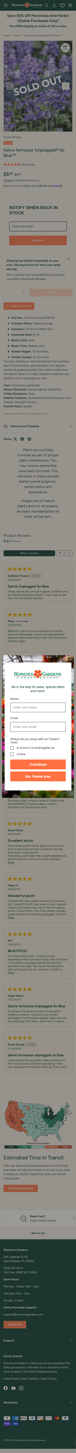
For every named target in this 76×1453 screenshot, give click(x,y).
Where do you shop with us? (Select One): (35, 740)
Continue (38, 764)
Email (14, 718)
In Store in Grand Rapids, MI (35, 748)
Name (14, 699)
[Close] (69, 659)
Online (21, 754)
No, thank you (38, 776)
